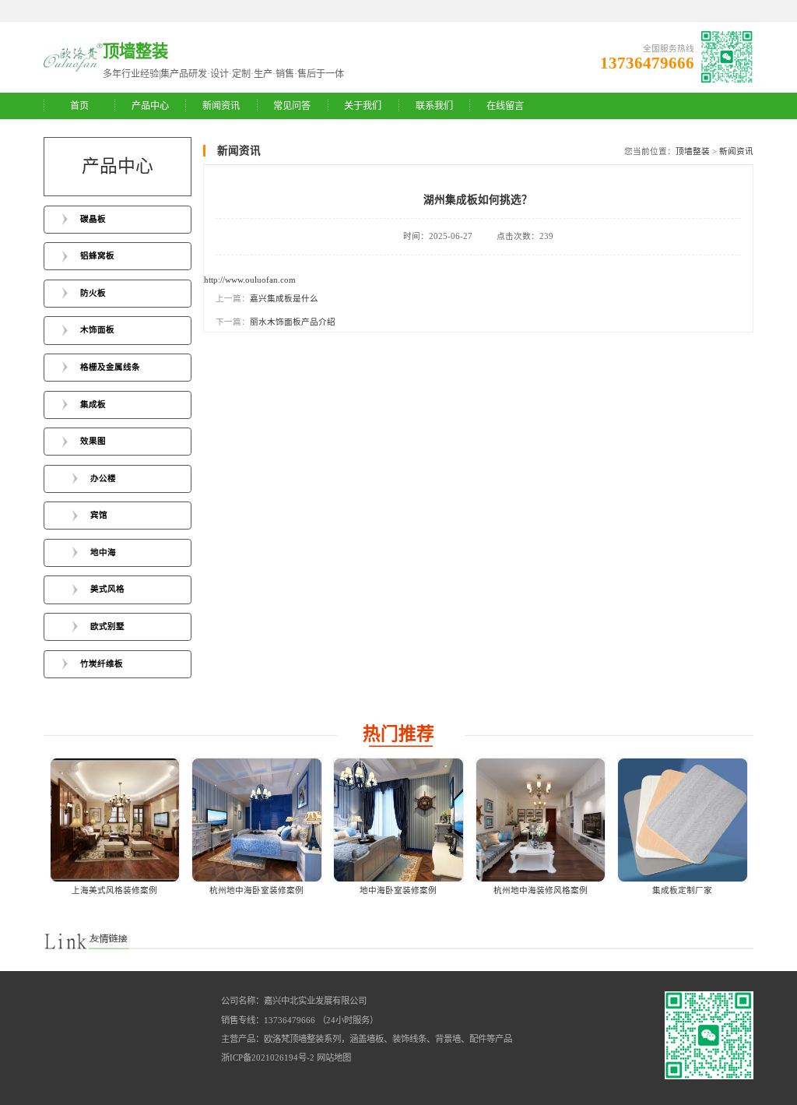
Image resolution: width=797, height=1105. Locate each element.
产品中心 (150, 105)
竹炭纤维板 (101, 664)
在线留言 (505, 105)
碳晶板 (93, 219)
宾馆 (98, 515)
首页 (79, 105)
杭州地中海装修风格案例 (540, 890)
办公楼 (103, 478)
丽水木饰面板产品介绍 (292, 322)
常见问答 (292, 105)
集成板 (93, 404)
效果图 (93, 441)
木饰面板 (97, 330)
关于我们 (362, 105)
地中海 (103, 552)
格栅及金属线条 (110, 367)
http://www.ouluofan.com (250, 280)
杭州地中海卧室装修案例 (256, 890)
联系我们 (434, 105)
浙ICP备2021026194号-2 (267, 1057)
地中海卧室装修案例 (398, 890)
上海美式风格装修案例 (114, 890)
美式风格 (107, 589)
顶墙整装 (693, 151)
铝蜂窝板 (97, 256)
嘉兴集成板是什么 (284, 298)
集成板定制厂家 (682, 890)
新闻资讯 (221, 105)
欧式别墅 (107, 626)
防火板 (93, 293)
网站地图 (334, 1057)
